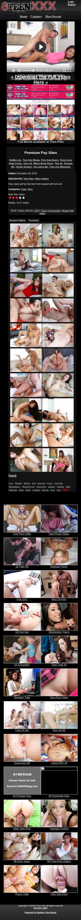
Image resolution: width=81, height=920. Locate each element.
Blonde (27, 483)
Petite (28, 490)
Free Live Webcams (60, 167)
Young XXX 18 (59, 763)
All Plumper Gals (22, 796)
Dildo (68, 487)
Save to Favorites (51, 211)
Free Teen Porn (59, 894)
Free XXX (22, 599)
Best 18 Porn (59, 599)
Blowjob (18, 483)
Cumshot (36, 490)
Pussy (49, 483)
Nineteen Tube (22, 697)
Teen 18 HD (59, 730)
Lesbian (51, 487)
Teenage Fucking (59, 828)
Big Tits (45, 490)
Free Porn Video (22, 533)
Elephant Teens (58, 566)
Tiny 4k (58, 163)
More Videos (42, 178)
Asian (21, 490)
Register (72, 4)
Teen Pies (28, 178)
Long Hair (58, 483)
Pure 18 (28, 163)
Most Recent (53, 16)
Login (70, 1)
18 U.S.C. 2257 (40, 908)
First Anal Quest (49, 160)
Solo (59, 490)
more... (66, 489)
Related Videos (17, 220)
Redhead (13, 490)
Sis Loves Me (41, 167)
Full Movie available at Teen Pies (41, 141)
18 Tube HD (21, 566)
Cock (52, 490)
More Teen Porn (22, 828)
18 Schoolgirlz (22, 664)
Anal (34, 483)
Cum (23, 189)
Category (36, 16)
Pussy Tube (22, 894)
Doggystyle (41, 487)
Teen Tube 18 (59, 664)
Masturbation (14, 487)
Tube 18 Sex (22, 730)
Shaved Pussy (28, 487)
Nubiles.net (15, 160)
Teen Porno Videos (59, 533)
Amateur (60, 487)
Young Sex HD (22, 763)
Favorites (34, 220)
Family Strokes (24, 167)
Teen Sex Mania (31, 160)
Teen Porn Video (59, 697)
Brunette (41, 483)
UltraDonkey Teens (59, 632)
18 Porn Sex (22, 632)
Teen (30, 189)
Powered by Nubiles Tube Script (40, 912)
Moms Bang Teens (43, 163)
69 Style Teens (22, 861)
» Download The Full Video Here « (40, 79)
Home (23, 16)
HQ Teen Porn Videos (59, 861)
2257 (37, 211)
